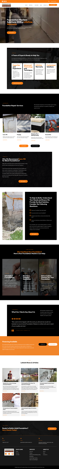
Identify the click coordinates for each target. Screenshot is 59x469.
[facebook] (2, 1)
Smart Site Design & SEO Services (33, 467)
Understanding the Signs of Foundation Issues (28, 409)
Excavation (32, 456)
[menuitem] (26, 5)
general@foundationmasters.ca (26, 442)
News (44, 453)
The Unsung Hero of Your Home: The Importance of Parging (28, 384)
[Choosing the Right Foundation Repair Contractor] (48, 375)
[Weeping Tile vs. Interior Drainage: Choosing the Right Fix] (11, 375)
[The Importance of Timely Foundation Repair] (11, 400)
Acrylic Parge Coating (33, 458)
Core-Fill (31, 451)
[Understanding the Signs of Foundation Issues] (29, 400)
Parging (31, 453)
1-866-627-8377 (5, 442)
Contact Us (45, 454)
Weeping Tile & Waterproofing (35, 454)
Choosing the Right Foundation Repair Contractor (47, 384)
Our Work (17, 454)
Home (17, 451)
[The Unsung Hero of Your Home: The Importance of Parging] (29, 375)
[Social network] (5, 1)
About (44, 451)
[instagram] (4, 1)
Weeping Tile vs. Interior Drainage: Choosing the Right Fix (9, 384)
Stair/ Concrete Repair (34, 459)
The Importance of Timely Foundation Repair (10, 409)
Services (17, 453)
